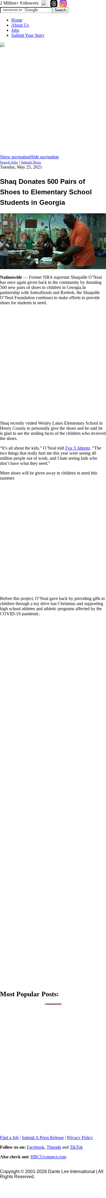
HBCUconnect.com (48, 1156)
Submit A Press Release (43, 1137)
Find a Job (9, 1137)
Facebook (35, 1147)
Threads (54, 1147)
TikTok (76, 1147)
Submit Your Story (27, 35)
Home (16, 20)
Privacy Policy (80, 1137)
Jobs (15, 30)
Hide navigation (44, 156)
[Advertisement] (53, 101)
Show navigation (15, 156)
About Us (20, 25)
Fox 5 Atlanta (77, 448)
